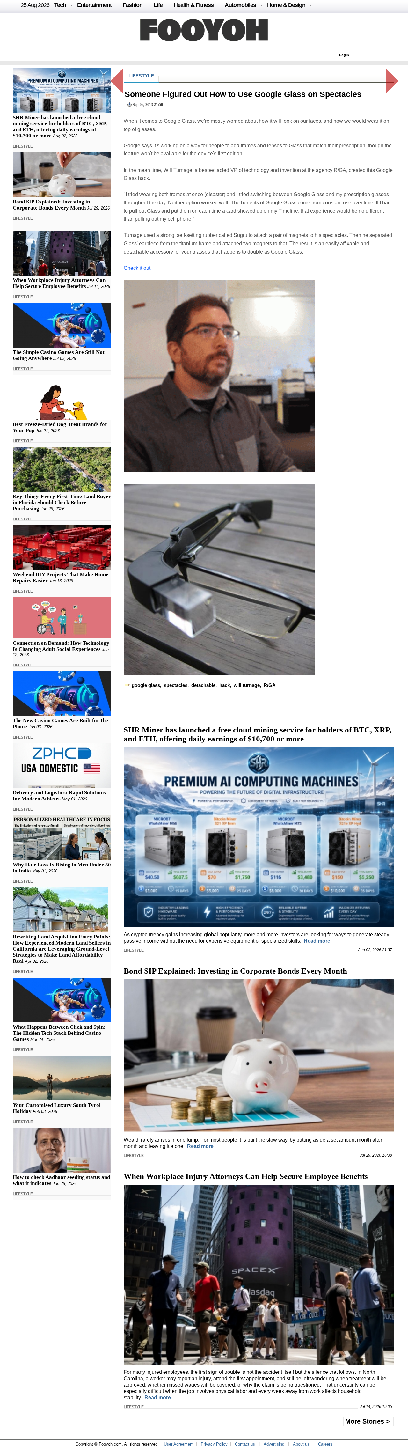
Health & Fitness (194, 5)
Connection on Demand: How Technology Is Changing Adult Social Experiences (61, 646)
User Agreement (178, 1444)
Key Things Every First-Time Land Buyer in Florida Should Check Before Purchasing (62, 502)
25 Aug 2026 (35, 5)
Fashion (132, 5)
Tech (60, 5)
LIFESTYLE (23, 146)
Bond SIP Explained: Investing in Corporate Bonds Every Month (51, 205)
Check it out (137, 268)
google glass (146, 685)
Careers (325, 1444)
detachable (203, 685)
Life (158, 5)
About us (301, 1444)
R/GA (270, 685)
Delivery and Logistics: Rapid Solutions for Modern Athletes (59, 796)
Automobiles (240, 5)
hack (224, 685)
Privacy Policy (214, 1444)
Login (344, 55)
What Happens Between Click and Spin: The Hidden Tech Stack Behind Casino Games (59, 1033)
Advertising (274, 1444)
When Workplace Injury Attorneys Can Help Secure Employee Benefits (59, 283)
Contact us (245, 1444)
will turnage (247, 685)
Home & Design (286, 5)
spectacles (175, 685)
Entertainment (94, 5)
